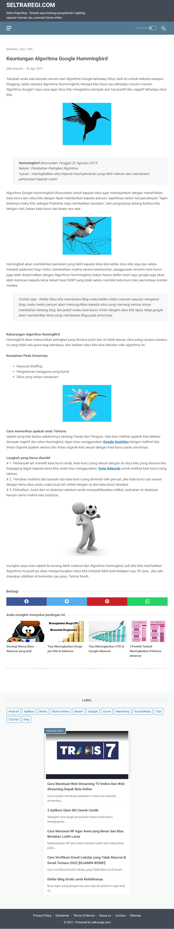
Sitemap (135, 915)
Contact (120, 915)
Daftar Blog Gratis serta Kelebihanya (75, 879)
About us (105, 915)
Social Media (142, 711)
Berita (43, 711)
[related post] (25, 631)
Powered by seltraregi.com (93, 922)
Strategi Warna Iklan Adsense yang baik (20, 649)
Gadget (93, 711)
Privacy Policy (42, 915)
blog (26, 719)
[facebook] (26, 601)
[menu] (8, 28)
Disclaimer (62, 915)
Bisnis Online (60, 711)
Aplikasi (29, 711)
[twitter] (67, 601)
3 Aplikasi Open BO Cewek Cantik (72, 810)
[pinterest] (107, 601)
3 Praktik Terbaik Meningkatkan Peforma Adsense (145, 651)
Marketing (122, 711)
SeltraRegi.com (30, 4)
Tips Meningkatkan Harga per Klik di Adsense (65, 649)
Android (13, 711)
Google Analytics (116, 442)
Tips (158, 711)
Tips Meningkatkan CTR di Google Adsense (106, 649)
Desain (78, 711)
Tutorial (13, 719)
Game (107, 711)
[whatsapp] (147, 601)
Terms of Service (84, 915)
